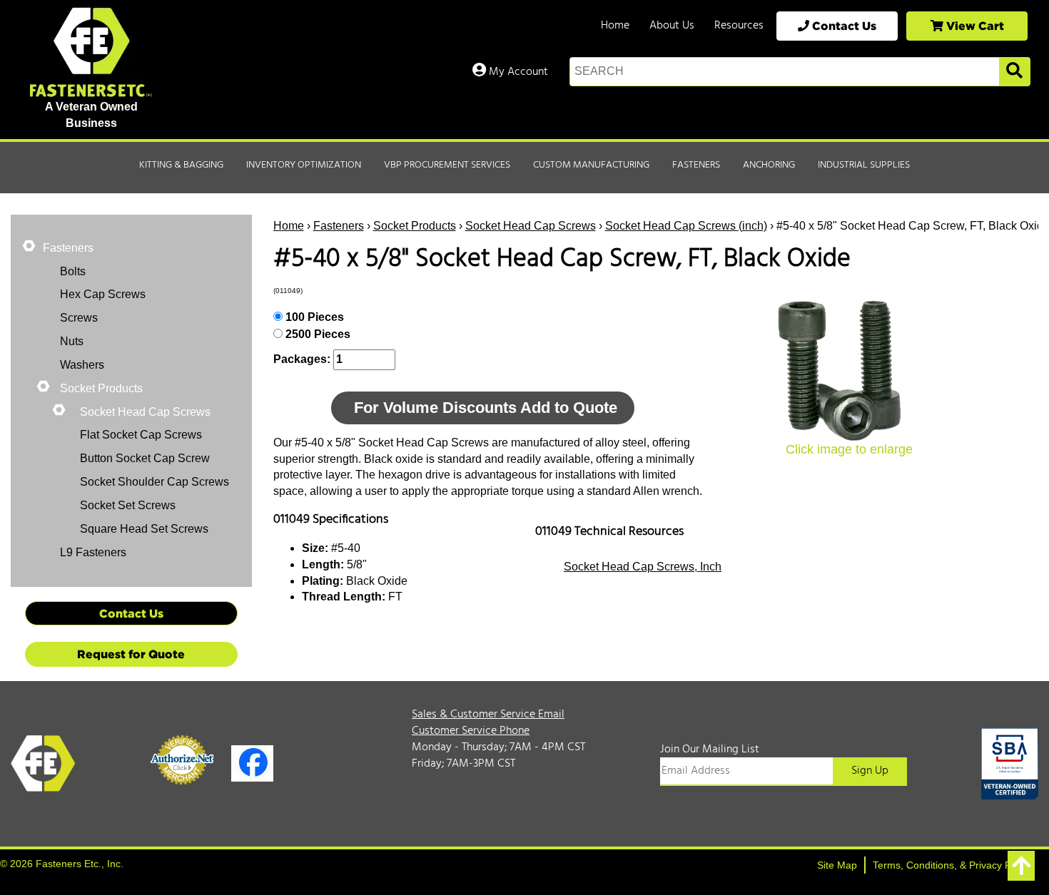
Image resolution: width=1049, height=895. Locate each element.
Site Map (837, 865)
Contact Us (842, 25)
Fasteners (696, 165)
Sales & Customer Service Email (488, 714)
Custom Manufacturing (591, 165)
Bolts (71, 271)
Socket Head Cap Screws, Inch (642, 567)
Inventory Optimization (303, 165)
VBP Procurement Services (447, 165)
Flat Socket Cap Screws (141, 435)
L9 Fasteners (91, 552)
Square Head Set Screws (144, 529)
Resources (739, 25)
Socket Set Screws (128, 505)
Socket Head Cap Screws (530, 226)
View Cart (973, 25)
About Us (671, 25)
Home (615, 25)
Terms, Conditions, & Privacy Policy (952, 865)
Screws (77, 318)
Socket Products (414, 226)
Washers (80, 365)
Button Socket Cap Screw (145, 458)
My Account (517, 72)
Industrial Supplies (864, 165)
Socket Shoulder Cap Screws (154, 482)
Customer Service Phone (470, 731)
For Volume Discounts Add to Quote (485, 407)
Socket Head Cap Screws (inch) (686, 226)
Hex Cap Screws (101, 294)
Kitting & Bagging (181, 165)
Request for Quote (131, 654)
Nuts (70, 341)
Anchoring (769, 165)
